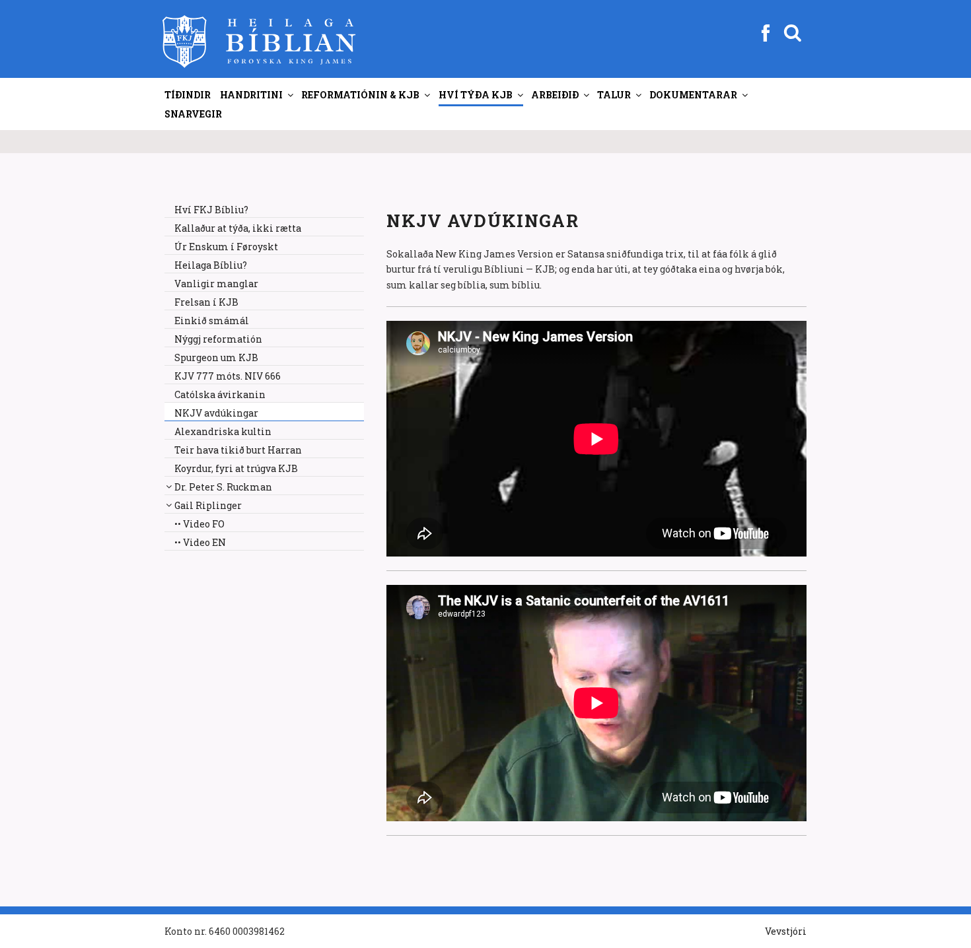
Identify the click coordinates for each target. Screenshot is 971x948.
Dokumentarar (693, 94)
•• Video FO (199, 524)
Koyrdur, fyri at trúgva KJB (236, 468)
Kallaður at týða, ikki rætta (237, 228)
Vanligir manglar (216, 283)
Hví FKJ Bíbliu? (211, 209)
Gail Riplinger (208, 505)
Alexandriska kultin (222, 431)
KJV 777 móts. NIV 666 (227, 376)
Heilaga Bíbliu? (210, 265)
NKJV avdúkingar (216, 413)
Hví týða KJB (476, 94)
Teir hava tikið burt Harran (238, 450)
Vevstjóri (786, 931)
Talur (614, 94)
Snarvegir (193, 114)
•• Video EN (200, 542)
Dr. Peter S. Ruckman (223, 487)
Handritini (251, 94)
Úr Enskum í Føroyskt (226, 246)
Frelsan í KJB (206, 302)
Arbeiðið (555, 94)
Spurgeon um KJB (216, 357)
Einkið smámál (211, 320)
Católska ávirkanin (220, 394)
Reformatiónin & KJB (360, 94)
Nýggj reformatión (218, 339)
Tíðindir (187, 94)
